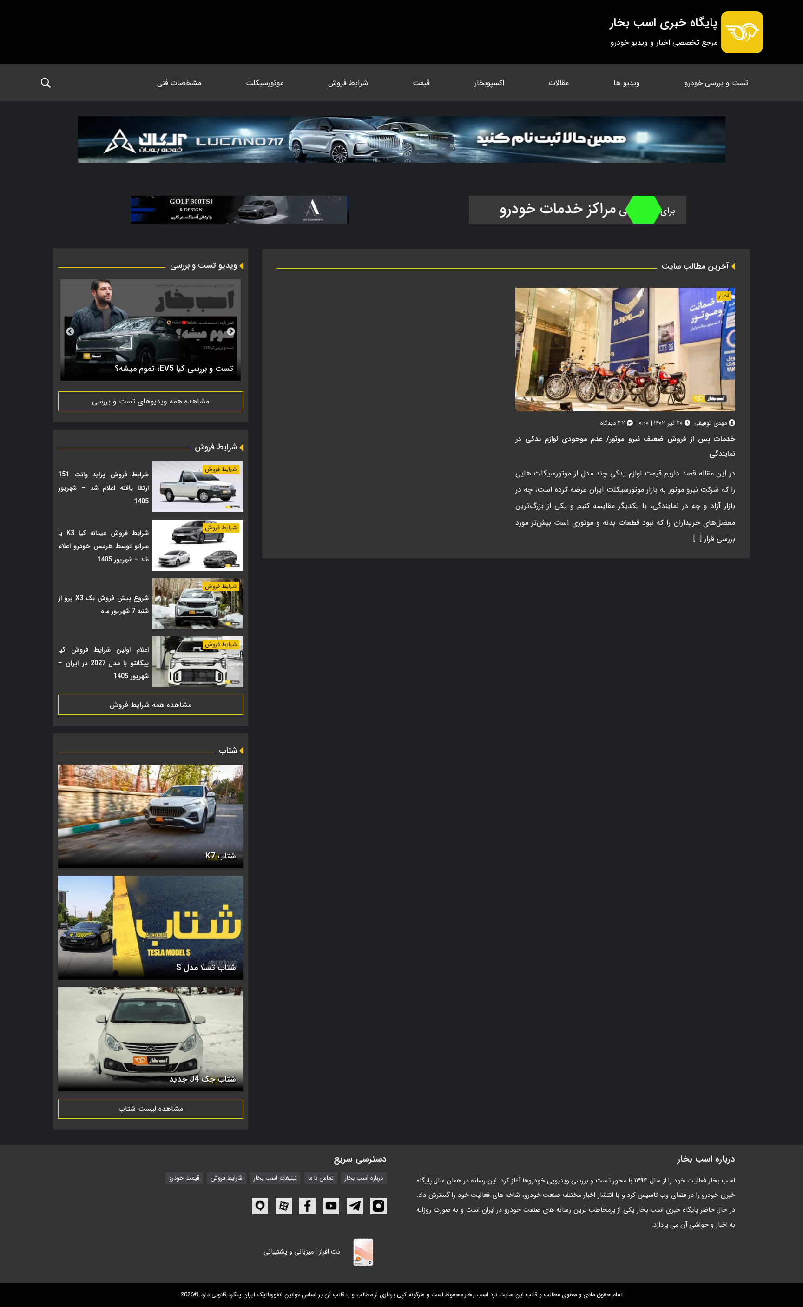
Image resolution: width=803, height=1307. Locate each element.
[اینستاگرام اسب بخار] (378, 1206)
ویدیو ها (626, 83)
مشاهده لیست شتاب (150, 1109)
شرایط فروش (348, 83)
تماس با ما (321, 1178)
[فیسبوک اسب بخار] (307, 1206)
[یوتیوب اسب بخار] (331, 1206)
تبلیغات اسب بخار (275, 1178)
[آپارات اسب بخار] (284, 1206)
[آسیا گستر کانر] (239, 209)
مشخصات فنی (179, 83)
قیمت (421, 83)
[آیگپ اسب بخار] (260, 1206)
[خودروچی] (577, 209)
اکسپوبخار (489, 83)
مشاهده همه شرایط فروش (150, 705)
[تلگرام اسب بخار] (355, 1206)
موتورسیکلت (264, 83)
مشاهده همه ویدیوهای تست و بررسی (150, 401)
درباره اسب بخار (364, 1178)
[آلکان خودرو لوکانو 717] (401, 143)
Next (70, 331)
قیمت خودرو (184, 1178)
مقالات (559, 83)
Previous (231, 331)
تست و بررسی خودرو (716, 83)
